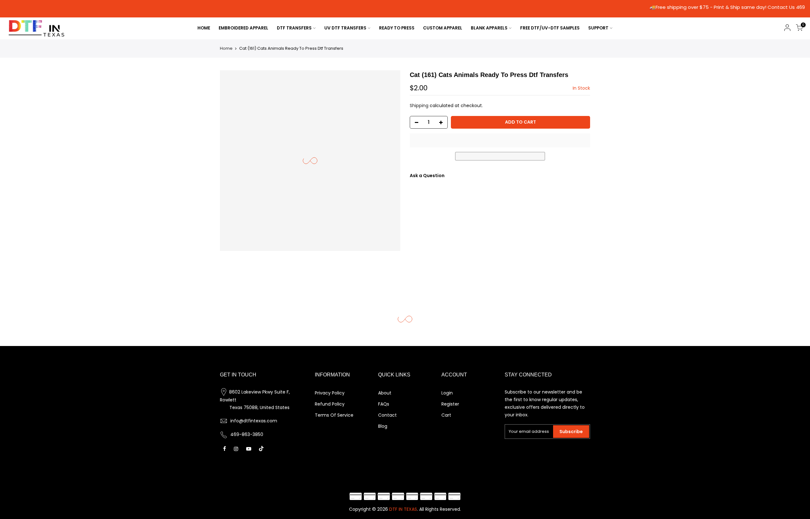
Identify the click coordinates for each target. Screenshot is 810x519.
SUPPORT (598, 28)
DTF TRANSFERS (294, 28)
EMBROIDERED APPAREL (243, 28)
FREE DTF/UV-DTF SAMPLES (550, 28)
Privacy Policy (330, 393)
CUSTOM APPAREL (442, 28)
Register (450, 404)
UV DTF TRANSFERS (345, 28)
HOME (203, 28)
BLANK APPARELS (489, 28)
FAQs (383, 404)
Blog (382, 426)
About (384, 393)
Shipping (419, 105)
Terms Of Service (334, 415)
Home (226, 48)
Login (447, 393)
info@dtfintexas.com (253, 421)
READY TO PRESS (396, 28)
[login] (787, 28)
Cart (446, 415)
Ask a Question (427, 175)
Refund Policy (330, 404)
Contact (387, 415)
